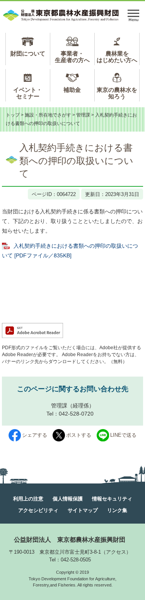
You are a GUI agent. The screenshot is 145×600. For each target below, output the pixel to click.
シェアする (34, 435)
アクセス (116, 552)
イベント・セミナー (27, 93)
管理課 (83, 115)
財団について (27, 53)
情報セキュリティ (112, 499)
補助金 (72, 89)
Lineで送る (123, 435)
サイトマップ (83, 510)
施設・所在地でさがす (48, 115)
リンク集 (117, 510)
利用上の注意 (28, 499)
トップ (13, 115)
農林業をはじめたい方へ (117, 56)
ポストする (78, 435)
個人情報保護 (68, 499)
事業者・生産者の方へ (72, 56)
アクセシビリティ (38, 510)
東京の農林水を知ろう (117, 93)
